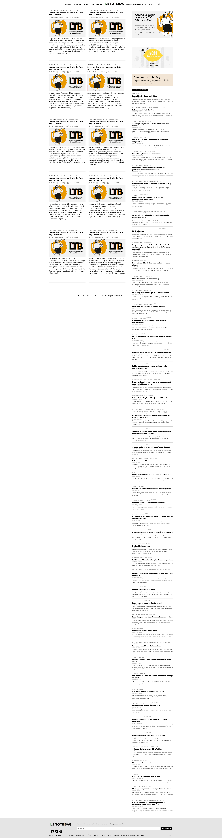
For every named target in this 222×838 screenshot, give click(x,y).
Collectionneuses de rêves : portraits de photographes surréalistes (147, 198)
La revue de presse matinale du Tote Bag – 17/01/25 (106, 122)
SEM (135, 618)
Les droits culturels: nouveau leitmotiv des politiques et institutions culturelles (148, 169)
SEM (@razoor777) (59, 17)
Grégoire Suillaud (138, 294)
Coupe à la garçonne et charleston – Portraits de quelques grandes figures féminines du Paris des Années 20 (151, 247)
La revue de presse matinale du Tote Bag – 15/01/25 (106, 179)
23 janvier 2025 (114, 17)
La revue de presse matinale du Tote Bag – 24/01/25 (66, 13)
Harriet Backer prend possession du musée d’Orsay (151, 184)
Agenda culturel (136, 107)
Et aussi (99, 4)
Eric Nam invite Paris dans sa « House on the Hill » (151, 475)
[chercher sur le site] (159, 4)
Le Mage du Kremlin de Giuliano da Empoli (148, 502)
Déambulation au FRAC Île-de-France (146, 705)
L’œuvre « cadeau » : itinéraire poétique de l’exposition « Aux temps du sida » (148, 804)
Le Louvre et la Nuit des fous (143, 110)
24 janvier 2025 (74, 17)
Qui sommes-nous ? (88, 824)
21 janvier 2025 (113, 72)
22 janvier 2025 (74, 72)
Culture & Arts (62, 10)
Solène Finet (137, 476)
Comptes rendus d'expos (150, 181)
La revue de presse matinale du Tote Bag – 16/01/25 (66, 179)
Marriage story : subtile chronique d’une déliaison (151, 789)
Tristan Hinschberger (139, 98)
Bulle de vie (148, 4)
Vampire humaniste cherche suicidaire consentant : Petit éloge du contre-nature (152, 432)
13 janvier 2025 (114, 237)
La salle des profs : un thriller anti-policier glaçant (151, 488)
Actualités (52, 10)
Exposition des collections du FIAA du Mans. (149, 306)
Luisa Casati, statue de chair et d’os (146, 777)
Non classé (149, 107)
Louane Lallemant (138, 143)
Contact (79, 824)
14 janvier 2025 (74, 237)
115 (94, 295)
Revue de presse (73, 10)
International (135, 500)
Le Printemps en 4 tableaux (142, 461)
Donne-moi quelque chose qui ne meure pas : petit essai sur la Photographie (151, 383)
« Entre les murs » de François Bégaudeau (148, 691)
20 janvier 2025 (74, 126)
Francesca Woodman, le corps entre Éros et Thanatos (152, 532)
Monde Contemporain (133, 4)
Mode (133, 93)
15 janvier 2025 (114, 183)
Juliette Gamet (137, 663)
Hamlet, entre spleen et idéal (143, 589)
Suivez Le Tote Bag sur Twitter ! (57, 831)
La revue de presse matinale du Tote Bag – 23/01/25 (106, 13)
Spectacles (155, 107)
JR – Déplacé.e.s (138, 231)
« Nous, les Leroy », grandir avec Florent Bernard (151, 447)
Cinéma (85, 4)
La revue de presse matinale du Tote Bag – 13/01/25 (106, 233)
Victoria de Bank (138, 419)
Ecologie (164, 409)
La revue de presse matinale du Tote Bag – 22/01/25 (66, 68)
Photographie (143, 151)
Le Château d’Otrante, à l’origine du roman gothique (152, 560)
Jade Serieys (137, 548)
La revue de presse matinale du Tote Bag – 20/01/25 (66, 122)
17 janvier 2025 (114, 126)
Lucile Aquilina (137, 449)
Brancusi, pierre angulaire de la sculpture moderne (151, 352)
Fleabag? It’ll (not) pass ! (141, 546)
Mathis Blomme (138, 561)
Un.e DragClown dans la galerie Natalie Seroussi (150, 293)
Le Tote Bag (114, 4)
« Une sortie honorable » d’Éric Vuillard (147, 749)
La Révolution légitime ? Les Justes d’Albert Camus (151, 398)
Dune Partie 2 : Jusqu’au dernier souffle (147, 603)
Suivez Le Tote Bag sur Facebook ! (52, 831)
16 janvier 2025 (74, 183)
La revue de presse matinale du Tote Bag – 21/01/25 (104, 68)
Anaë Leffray (137, 185)
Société (145, 395)
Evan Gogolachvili (138, 435)
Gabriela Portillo (138, 370)
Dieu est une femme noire (142, 763)
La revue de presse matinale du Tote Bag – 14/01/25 (66, 233)
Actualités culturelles (137, 165)
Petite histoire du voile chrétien (144, 96)
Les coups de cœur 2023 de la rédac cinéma (148, 735)
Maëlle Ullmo (137, 490)
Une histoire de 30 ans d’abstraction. (146, 646)
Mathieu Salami (138, 399)
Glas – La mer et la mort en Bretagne (146, 279)
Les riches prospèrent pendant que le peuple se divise (152, 617)
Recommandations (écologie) (140, 413)
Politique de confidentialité (102, 824)
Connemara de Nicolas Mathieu (144, 631)
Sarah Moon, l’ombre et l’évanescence (146, 154)
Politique (165, 411)
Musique (68, 4)
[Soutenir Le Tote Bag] (152, 80)
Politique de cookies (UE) (116, 824)
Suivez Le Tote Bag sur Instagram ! (61, 831)
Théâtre (92, 4)
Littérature (77, 4)
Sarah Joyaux (137, 111)
